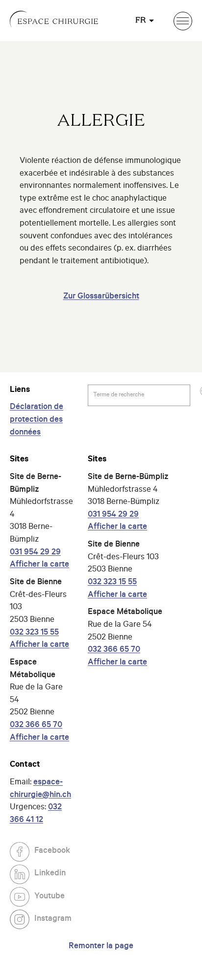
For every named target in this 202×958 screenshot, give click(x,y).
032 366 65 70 (36, 725)
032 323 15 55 (34, 633)
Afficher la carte (39, 565)
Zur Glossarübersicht (101, 297)
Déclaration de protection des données (36, 420)
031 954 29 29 (35, 553)
